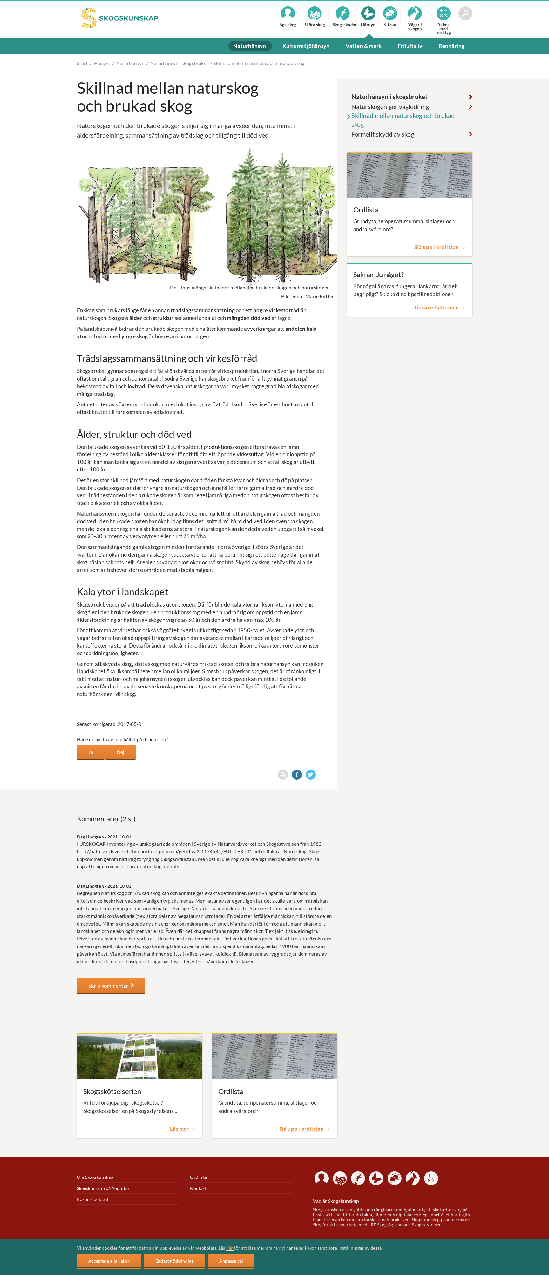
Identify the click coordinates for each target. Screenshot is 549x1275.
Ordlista (198, 1177)
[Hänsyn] (376, 1178)
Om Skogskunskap (95, 1177)
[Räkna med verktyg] (431, 1178)
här (230, 1248)
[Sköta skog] (340, 1178)
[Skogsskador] (358, 1178)
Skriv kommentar (109, 985)
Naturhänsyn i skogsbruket (179, 63)
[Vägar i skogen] (413, 1178)
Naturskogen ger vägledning (390, 106)
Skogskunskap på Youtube (103, 1188)
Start (82, 63)
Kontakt (198, 1188)
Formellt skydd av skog (382, 134)
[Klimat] (395, 1178)
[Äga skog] (322, 1178)
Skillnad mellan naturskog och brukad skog (403, 120)
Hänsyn (102, 63)
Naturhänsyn (130, 63)
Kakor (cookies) (92, 1199)
